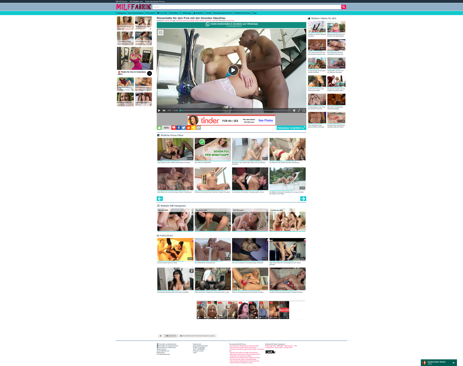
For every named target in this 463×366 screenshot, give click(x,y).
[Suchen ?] (343, 7)
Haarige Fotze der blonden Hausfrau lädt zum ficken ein (336, 126)
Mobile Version (162, 349)
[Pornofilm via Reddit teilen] (188, 128)
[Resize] (299, 110)
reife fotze (208, 20)
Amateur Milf (288, 347)
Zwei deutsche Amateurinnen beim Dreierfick (244, 361)
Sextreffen (173, 13)
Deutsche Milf (201, 210)
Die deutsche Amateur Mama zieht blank (243, 347)
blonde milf (168, 20)
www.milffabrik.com (163, 351)
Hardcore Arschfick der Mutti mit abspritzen (244, 352)
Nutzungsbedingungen (200, 346)
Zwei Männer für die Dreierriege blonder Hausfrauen (174, 192)
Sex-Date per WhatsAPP (203, 162)
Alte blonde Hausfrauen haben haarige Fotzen (245, 354)
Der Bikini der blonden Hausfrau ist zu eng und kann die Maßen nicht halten (286, 193)
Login (195, 352)
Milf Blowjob (238, 210)
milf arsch (186, 20)
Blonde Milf (163, 210)
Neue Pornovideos (136, 13)
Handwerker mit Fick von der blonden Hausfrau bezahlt (335, 71)
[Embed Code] (198, 128)
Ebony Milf (278, 347)
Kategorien (121, 13)
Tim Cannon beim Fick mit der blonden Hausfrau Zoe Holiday (316, 53)
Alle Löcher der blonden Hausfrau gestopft (335, 108)
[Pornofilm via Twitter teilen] (183, 128)
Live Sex (163, 13)
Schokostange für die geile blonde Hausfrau (317, 71)
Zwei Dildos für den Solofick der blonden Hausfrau (173, 162)
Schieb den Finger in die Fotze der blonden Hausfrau (316, 90)
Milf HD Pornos (121, 1)
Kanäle (208, 13)
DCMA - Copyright (199, 347)
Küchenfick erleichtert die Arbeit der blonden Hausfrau (212, 192)
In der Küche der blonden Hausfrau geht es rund (248, 192)
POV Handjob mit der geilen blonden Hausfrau (316, 126)
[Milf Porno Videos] (134, 10)
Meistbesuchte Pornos (223, 13)
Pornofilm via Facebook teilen (168, 346)
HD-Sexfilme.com (136, 1)
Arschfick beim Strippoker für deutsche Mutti (244, 346)
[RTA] (270, 353)
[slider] (235, 110)
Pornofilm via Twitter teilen (167, 347)
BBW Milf (280, 346)
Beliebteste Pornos (243, 13)
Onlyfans (200, 13)
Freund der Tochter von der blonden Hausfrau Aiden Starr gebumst (336, 90)
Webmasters (161, 352)
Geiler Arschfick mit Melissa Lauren (241, 363)
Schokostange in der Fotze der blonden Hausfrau (317, 108)
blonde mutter (194, 20)
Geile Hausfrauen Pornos (155, 1)
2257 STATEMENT (199, 349)
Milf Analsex (289, 346)
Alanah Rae (230, 20)
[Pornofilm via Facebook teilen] (178, 128)
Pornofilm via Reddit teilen (167, 344)
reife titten (215, 20)
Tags (255, 13)
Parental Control (198, 351)
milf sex (201, 20)
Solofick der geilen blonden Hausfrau (317, 35)
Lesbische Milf (277, 210)
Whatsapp (186, 13)
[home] (160, 336)
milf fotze (179, 20)
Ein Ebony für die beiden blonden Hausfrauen (284, 162)
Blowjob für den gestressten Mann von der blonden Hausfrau (249, 163)
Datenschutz (197, 344)
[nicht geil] (173, 128)
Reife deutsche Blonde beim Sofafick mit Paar (245, 358)
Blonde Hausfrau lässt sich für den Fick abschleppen (336, 35)
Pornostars (150, 13)
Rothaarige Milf (270, 346)
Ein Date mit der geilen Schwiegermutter (243, 359)
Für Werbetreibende (163, 354)
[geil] (159, 128)
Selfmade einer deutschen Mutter (241, 356)
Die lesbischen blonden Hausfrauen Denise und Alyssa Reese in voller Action (335, 53)
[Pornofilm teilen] (193, 128)
